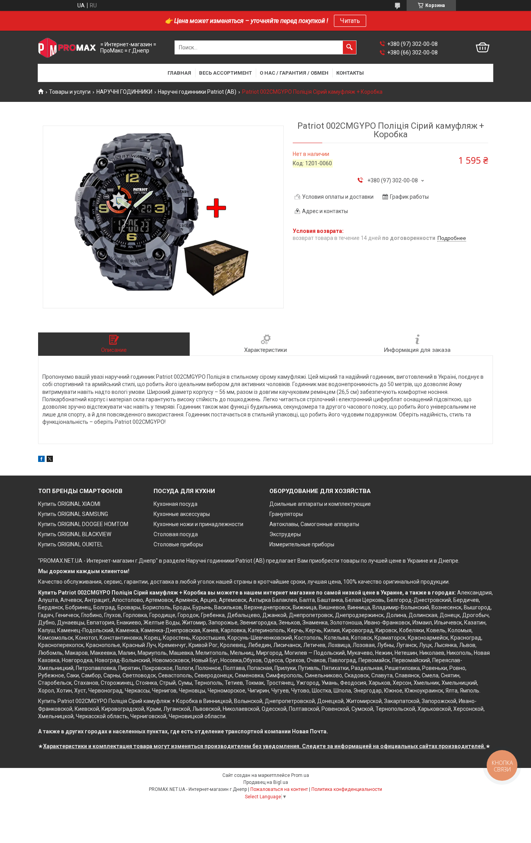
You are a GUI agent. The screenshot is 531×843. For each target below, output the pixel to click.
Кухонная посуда (175, 504)
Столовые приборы (178, 544)
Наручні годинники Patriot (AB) (197, 92)
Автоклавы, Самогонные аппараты (314, 524)
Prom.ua (300, 775)
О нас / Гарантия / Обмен (294, 73)
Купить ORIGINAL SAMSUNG (73, 514)
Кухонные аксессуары (182, 514)
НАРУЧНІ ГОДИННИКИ (124, 92)
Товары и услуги (70, 92)
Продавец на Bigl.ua (265, 782)
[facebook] (41, 460)
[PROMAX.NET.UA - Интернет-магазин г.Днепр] (67, 47)
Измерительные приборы (301, 544)
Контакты (350, 73)
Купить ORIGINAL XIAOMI (69, 504)
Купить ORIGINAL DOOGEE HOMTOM (83, 524)
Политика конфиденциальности (346, 789)
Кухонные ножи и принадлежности (198, 524)
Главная (179, 73)
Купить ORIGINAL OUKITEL (70, 544)
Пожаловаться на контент (279, 789)
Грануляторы (286, 514)
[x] (50, 460)
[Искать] (349, 47)
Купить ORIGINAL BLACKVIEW (74, 534)
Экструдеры (285, 534)
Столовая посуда (176, 534)
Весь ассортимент (225, 73)
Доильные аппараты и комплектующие (320, 504)
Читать (350, 20)
